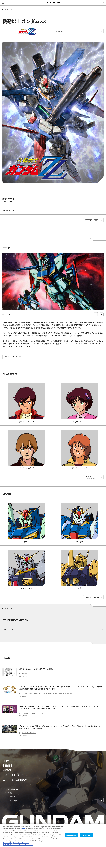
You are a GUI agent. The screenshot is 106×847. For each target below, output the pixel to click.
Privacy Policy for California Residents (16, 843)
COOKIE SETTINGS (12, 801)
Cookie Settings (71, 835)
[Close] (102, 835)
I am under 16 (86, 835)
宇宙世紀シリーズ (8, 210)
